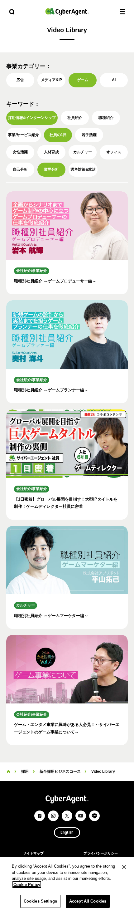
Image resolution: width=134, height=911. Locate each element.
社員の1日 (58, 135)
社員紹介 (74, 117)
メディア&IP (51, 80)
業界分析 (51, 169)
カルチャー (82, 152)
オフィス (113, 152)
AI (114, 80)
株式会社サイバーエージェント (67, 12)
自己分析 (20, 169)
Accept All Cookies (87, 901)
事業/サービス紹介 (23, 135)
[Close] (124, 867)
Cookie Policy (26, 884)
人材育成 (51, 152)
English (67, 832)
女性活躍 (20, 152)
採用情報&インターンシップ (32, 117)
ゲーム (82, 80)
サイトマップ (33, 853)
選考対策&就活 (83, 169)
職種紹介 (105, 117)
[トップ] (8, 771)
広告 (20, 80)
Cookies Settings (40, 901)
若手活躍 (89, 135)
